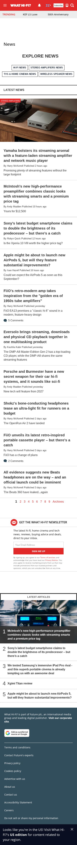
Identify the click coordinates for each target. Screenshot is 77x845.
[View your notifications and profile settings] (39, 5)
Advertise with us (14, 779)
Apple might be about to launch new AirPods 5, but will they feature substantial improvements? (40, 695)
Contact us (10, 794)
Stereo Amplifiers (10, 100)
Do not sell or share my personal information (31, 818)
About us (9, 786)
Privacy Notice (51, 560)
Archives (58, 501)
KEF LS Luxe (30, 14)
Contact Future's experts (18, 755)
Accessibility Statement (18, 802)
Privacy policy (12, 763)
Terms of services (48, 557)
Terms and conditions (17, 747)
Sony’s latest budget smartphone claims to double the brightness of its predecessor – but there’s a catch (39, 651)
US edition (18, 834)
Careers (9, 810)
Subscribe (58, 5)
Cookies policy (12, 771)
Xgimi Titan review (20, 683)
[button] (72, 5)
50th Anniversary (58, 14)
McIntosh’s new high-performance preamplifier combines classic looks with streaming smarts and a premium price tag (39, 634)
